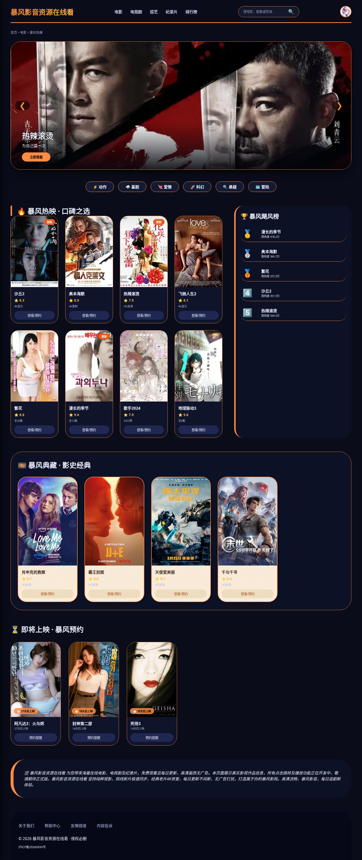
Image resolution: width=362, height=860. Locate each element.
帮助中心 (52, 825)
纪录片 (172, 12)
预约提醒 (35, 738)
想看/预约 (34, 315)
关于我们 (26, 825)
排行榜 (191, 12)
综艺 (154, 12)
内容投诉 (105, 825)
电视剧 (136, 12)
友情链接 (78, 825)
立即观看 (36, 157)
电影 (118, 12)
